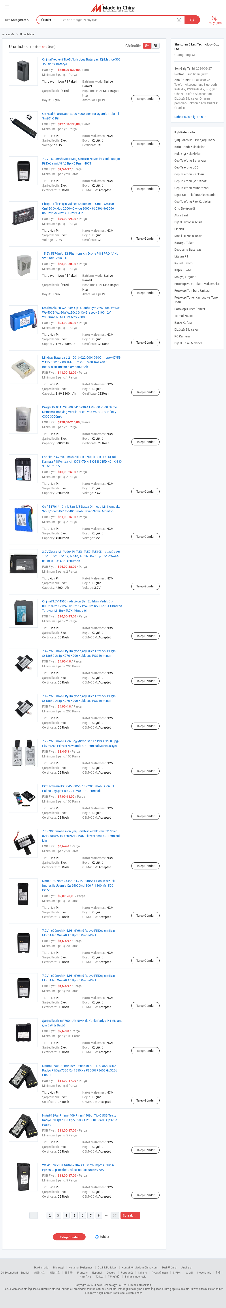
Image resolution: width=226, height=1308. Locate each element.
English (25, 1272)
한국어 (177, 1272)
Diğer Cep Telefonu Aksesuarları (196, 195)
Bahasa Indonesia (135, 1276)
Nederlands (204, 1272)
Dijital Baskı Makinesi (188, 343)
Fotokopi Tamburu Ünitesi (191, 290)
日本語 (69, 1272)
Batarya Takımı (184, 242)
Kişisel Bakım (183, 263)
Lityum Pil (181, 256)
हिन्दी (218, 1272)
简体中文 (39, 1272)
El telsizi (179, 229)
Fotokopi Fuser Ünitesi (189, 309)
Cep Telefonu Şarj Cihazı (190, 181)
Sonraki (130, 1215)
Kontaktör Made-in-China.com (140, 1267)
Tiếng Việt (114, 1276)
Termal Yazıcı (183, 316)
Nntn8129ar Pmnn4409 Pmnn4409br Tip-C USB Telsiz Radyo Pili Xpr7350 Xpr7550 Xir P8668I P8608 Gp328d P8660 (79, 1070)
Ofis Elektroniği (184, 208)
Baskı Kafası (183, 322)
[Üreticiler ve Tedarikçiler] (113, 7)
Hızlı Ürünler (169, 1267)
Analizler (186, 1267)
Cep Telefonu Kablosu (189, 174)
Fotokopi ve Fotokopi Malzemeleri (197, 284)
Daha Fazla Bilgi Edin (190, 117)
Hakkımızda (41, 1267)
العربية (189, 1272)
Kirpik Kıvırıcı (183, 270)
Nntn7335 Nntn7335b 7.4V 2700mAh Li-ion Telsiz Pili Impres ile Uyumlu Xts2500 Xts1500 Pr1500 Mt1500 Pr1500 (78, 885)
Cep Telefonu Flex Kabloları (192, 201)
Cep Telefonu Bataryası (190, 160)
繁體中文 (54, 1272)
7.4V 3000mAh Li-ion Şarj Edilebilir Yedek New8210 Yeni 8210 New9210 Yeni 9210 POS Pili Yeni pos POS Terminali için (81, 835)
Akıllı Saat (181, 215)
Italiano (142, 1272)
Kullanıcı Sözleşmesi (81, 1267)
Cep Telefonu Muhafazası (191, 188)
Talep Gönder (145, 99)
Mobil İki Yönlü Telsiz (188, 236)
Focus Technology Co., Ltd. (111, 1285)
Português (127, 1272)
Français (82, 1272)
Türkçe (99, 1276)
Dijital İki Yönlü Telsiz (188, 222)
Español (97, 1272)
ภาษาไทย (85, 1276)
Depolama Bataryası (188, 249)
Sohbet (104, 1236)
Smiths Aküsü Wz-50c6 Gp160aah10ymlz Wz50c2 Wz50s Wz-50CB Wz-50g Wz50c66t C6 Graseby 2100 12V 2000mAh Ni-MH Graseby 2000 (81, 312)
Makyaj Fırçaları (185, 277)
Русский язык (160, 1272)
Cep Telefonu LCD (186, 167)
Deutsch (111, 1272)
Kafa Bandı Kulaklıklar (189, 147)
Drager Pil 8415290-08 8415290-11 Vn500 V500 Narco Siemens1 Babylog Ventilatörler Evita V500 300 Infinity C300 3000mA (79, 411)
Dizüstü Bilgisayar (186, 329)
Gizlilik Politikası (107, 1267)
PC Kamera (182, 336)
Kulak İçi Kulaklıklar (187, 153)
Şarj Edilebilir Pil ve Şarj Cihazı (194, 140)
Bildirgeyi (58, 1267)
